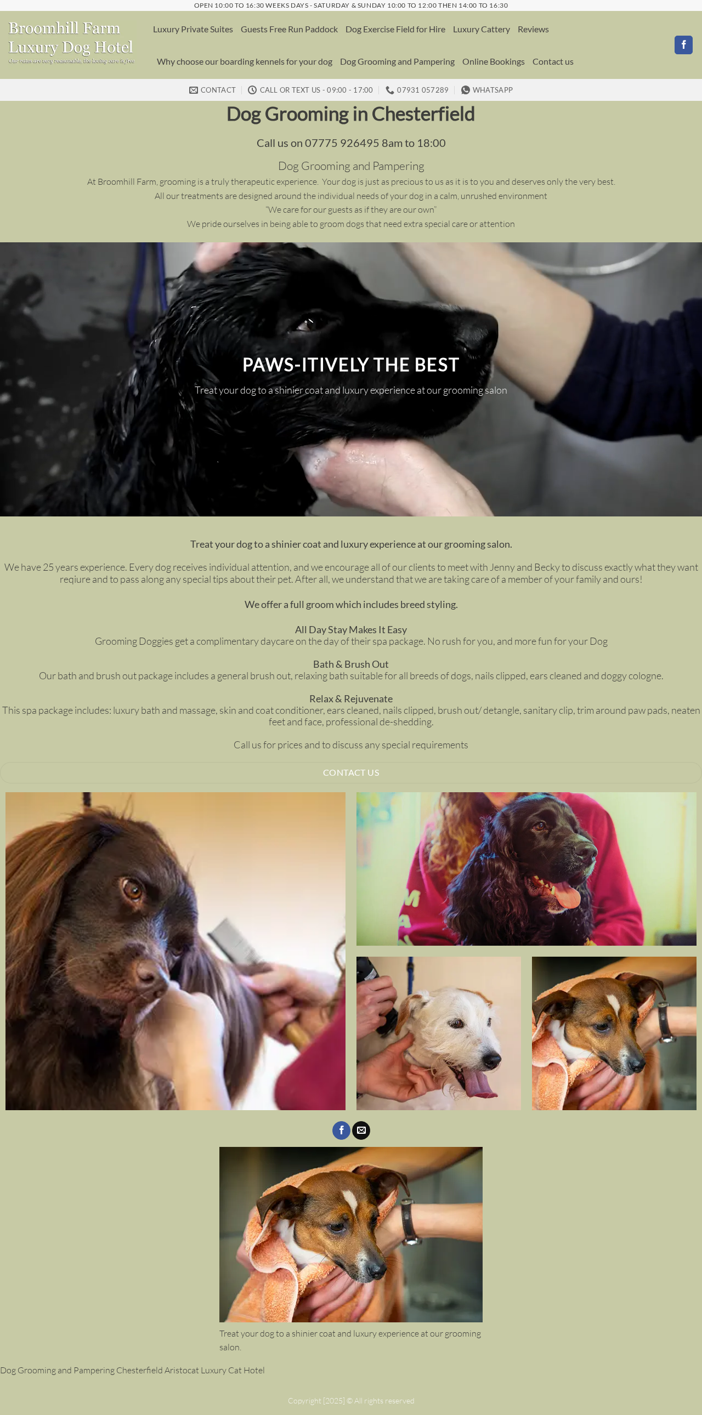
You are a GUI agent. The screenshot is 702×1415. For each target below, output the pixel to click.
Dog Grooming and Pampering (397, 61)
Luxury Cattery (481, 29)
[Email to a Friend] (361, 1130)
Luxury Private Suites (193, 29)
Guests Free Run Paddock (289, 29)
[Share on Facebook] (341, 1130)
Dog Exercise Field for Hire (395, 29)
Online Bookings (493, 61)
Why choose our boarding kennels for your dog (244, 61)
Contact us (553, 61)
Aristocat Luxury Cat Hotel (215, 1370)
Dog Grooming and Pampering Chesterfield (81, 1370)
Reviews (533, 29)
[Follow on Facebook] (684, 45)
